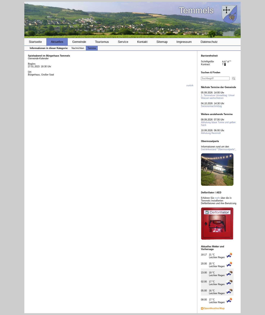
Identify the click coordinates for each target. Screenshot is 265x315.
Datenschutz (209, 42)
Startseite (35, 42)
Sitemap (161, 42)
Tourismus (102, 42)
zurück (189, 85)
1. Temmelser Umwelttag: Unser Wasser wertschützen (218, 96)
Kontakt (142, 42)
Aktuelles (57, 42)
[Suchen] (234, 78)
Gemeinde (79, 42)
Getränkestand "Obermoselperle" (218, 149)
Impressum (184, 42)
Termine (92, 48)
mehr (217, 198)
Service (123, 42)
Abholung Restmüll (211, 133)
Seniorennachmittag (211, 106)
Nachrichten (78, 48)
